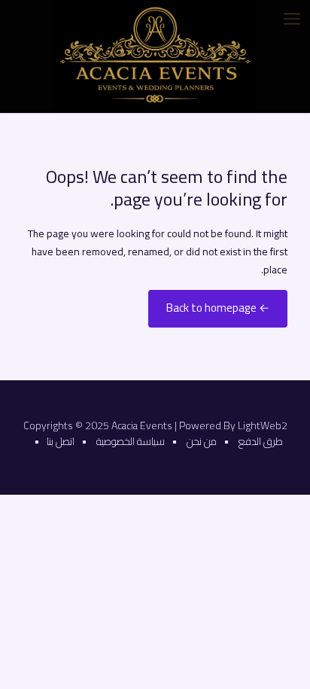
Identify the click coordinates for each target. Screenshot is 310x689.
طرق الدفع (261, 441)
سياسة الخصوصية (130, 441)
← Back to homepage (217, 308)
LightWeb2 (262, 425)
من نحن (202, 441)
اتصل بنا (60, 441)
